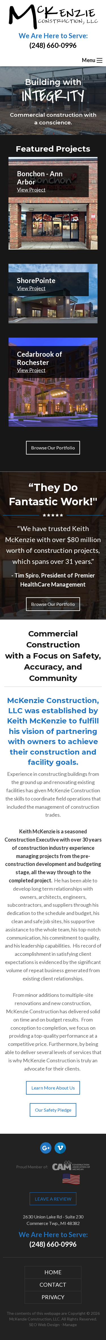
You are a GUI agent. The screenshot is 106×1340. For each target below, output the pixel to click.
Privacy (53, 1297)
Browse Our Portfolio (53, 447)
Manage (70, 1324)
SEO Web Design (44, 1324)
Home (53, 1272)
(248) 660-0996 (53, 45)
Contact (53, 1284)
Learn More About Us (53, 1087)
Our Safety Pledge (53, 1109)
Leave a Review (53, 1198)
